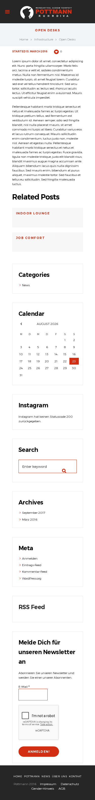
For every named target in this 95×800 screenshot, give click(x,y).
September (33, 512)
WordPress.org (31, 578)
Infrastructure (43, 39)
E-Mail (24, 686)
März (29, 519)
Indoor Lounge (33, 213)
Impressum (48, 784)
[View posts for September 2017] (21, 323)
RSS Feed (31, 607)
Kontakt (75, 776)
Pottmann (32, 776)
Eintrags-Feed (31, 565)
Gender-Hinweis (42, 788)
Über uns (59, 776)
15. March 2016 (36, 51)
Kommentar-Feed (34, 571)
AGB (62, 788)
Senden (62, 466)
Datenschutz (70, 784)
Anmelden (29, 558)
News (26, 285)
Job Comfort (30, 238)
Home (24, 39)
